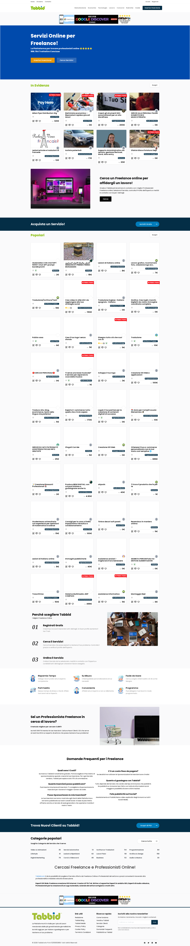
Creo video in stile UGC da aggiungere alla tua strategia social (77, 302)
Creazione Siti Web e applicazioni (140, 374)
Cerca (105, 199)
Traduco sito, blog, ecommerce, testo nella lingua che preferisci (43, 412)
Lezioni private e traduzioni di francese (45, 151)
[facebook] (144, 942)
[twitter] (148, 942)
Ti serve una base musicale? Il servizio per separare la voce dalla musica (78, 375)
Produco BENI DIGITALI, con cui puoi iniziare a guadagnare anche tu (77, 486)
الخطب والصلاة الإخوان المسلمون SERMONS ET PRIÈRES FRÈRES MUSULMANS (77, 265)
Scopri (154, 85)
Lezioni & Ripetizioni (52, 156)
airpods (101, 484)
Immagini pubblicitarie (75, 559)
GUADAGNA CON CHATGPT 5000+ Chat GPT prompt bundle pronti (44, 265)
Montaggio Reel (138, 594)
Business (121, 158)
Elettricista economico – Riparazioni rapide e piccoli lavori (77, 115)
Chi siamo (40, 1)
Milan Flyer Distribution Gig (44, 113)
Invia (154, 922)
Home (33, 1)
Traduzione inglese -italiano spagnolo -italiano (111, 301)
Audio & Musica (152, 121)
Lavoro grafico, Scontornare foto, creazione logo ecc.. (144, 264)
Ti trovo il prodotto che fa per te (144, 485)
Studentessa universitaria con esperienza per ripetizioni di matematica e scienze (45, 523)
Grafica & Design (151, 268)
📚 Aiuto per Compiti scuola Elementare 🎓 (143, 411)
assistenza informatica (109, 594)
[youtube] (156, 942)
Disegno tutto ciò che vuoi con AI (110, 338)
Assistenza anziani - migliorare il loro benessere (110, 560)
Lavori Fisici (55, 117)
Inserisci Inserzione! (43, 60)
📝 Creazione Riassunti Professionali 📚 (42, 485)
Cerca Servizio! (66, 60)
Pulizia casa (37, 337)
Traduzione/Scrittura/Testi (44, 300)
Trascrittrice (38, 594)
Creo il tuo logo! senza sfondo (75, 338)
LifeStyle (88, 270)
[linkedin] (152, 942)
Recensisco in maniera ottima (141, 522)
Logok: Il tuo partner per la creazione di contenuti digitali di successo (110, 412)
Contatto (48, 1)
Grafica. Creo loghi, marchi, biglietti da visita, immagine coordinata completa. (144, 302)
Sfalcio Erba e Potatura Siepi (144, 150)
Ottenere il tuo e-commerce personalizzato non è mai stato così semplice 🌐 (144, 449)
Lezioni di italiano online (109, 263)
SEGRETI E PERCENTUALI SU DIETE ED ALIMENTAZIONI (142, 560)
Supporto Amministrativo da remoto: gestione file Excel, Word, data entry (111, 152)
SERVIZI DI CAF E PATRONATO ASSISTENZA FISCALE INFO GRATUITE (45, 449)
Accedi (148, 1)
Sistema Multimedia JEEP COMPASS (76, 595)
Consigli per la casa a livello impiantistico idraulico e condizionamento (78, 523)
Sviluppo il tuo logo (106, 373)
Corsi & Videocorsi (85, 492)
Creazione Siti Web (106, 447)
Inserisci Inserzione (152, 8)
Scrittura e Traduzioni (52, 304)
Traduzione (136, 337)
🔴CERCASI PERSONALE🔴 (43, 373)
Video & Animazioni (84, 308)
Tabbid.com (40, 876)
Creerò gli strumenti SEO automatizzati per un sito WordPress (109, 115)
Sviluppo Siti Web (118, 451)
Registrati (155, 1)
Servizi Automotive (85, 154)
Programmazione (118, 121)
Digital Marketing (53, 376)
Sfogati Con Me (72, 447)
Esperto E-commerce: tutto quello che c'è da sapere (77, 411)
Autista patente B (73, 150)
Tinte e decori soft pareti (109, 521)
